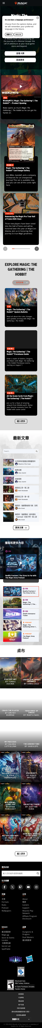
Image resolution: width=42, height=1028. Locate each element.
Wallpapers (6, 910)
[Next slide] (36, 248)
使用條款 (21, 994)
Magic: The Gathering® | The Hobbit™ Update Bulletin (21, 317)
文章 (3, 899)
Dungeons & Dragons (27, 933)
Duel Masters (28, 937)
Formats (5, 902)
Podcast (5, 908)
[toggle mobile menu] (4, 3)
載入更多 (21, 421)
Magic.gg (5, 935)
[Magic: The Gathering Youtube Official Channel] (28, 887)
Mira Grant (21, 508)
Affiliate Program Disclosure (29, 917)
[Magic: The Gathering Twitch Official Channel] (20, 887)
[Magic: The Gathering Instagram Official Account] (36, 887)
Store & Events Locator (8, 938)
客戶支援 (21, 1005)
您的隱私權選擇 (21, 1015)
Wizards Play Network (27, 911)
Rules (4, 905)
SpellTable (6, 949)
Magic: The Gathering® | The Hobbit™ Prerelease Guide (21, 360)
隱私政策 (21, 1001)
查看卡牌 (20, 54)
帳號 (24, 902)
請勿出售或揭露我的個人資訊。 (21, 1012)
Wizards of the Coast (24, 464)
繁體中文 (9, 34)
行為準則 (21, 998)
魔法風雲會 (6, 932)
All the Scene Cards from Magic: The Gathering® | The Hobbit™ (21, 404)
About (25, 899)
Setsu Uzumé (22, 473)
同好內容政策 (21, 1008)
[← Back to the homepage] (21, 3)
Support (25, 908)
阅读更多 (20, 60)
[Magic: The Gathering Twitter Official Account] (12, 887)
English (18, 34)
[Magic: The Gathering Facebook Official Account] (4, 887)
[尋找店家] (37, 873)
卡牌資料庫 (6, 943)
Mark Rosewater (23, 490)
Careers (25, 905)
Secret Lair (6, 946)
